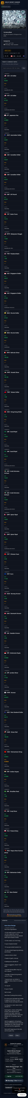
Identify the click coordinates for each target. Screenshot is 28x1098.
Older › (17, 1035)
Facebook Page (9, 1087)
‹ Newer (11, 1035)
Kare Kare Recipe (10, 925)
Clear (24, 68)
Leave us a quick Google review (14, 915)
